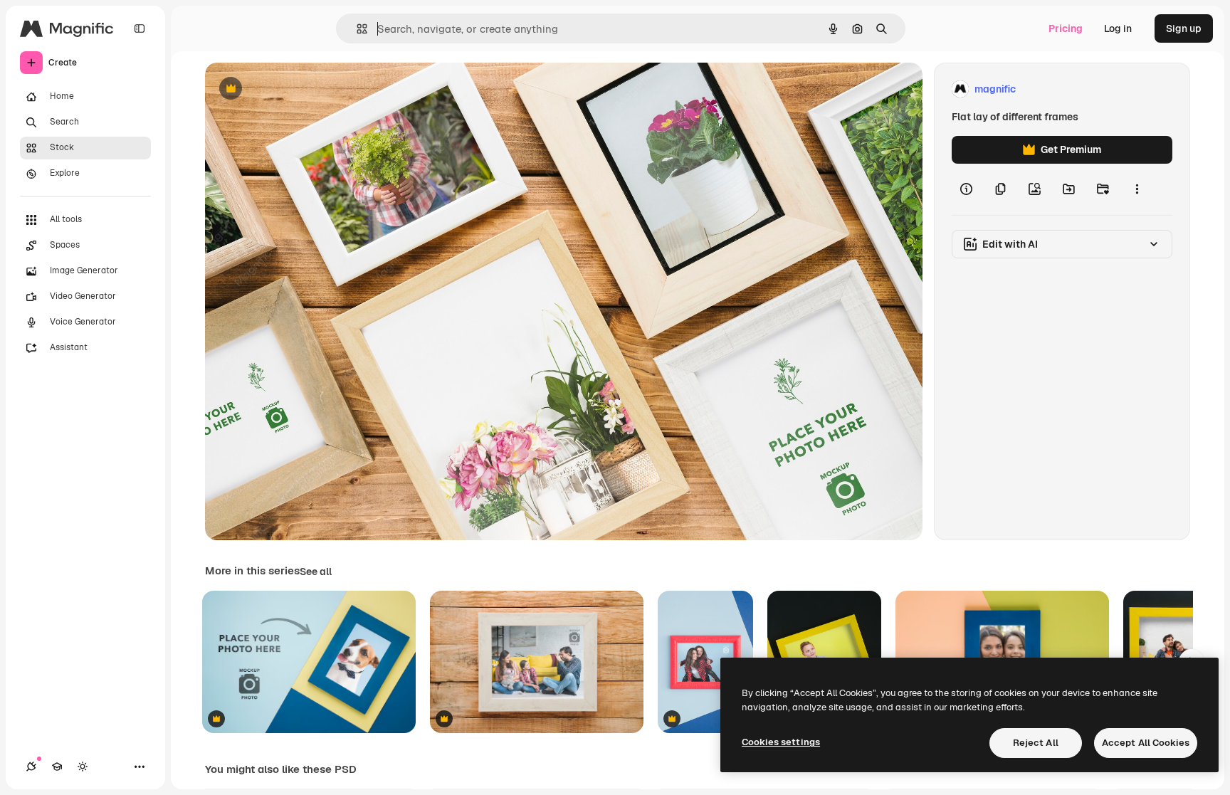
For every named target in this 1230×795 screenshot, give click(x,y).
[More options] (1137, 189)
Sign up (1184, 28)
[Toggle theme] (82, 766)
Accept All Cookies (1145, 743)
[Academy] (57, 766)
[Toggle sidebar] (139, 28)
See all (316, 571)
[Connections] (31, 766)
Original (296, 89)
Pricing (1065, 28)
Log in (1118, 28)
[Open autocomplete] (356, 28)
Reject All (1035, 743)
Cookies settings (781, 742)
